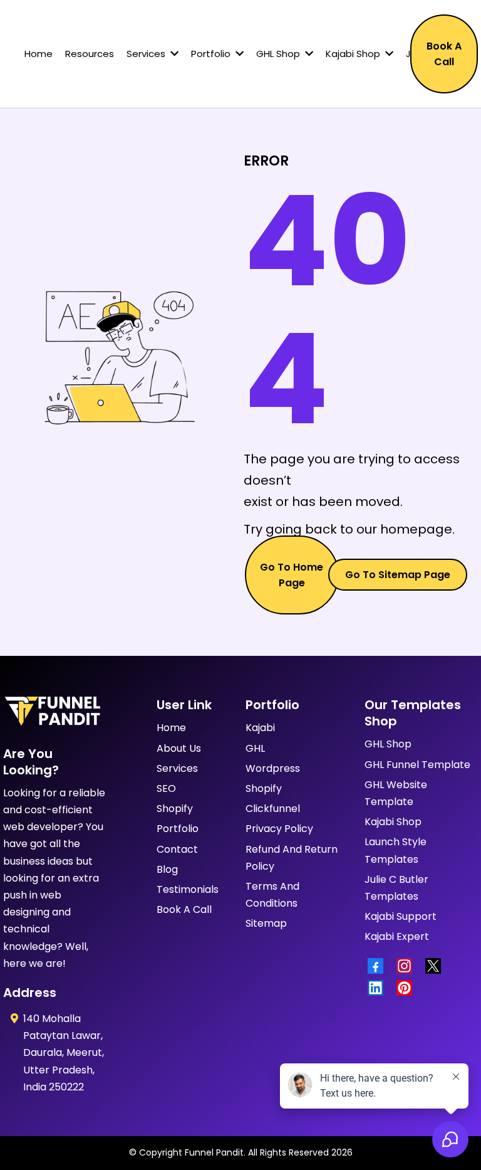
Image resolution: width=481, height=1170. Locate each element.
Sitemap (266, 923)
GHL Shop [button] (279, 53)
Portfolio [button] (212, 53)
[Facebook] (379, 966)
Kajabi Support (401, 916)
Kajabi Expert (397, 936)
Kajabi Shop (393, 821)
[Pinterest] (407, 988)
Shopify (175, 808)
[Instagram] (407, 966)
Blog (167, 869)
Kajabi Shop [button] (354, 53)
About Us (179, 748)
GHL (255, 748)
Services (177, 768)
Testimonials (188, 889)
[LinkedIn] (379, 988)
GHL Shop (388, 744)
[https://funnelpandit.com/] (51, 711)
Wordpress (273, 768)
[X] (436, 966)
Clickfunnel (273, 808)
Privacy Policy (279, 828)
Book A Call (184, 909)
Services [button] (147, 53)
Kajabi (260, 727)
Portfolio (178, 828)
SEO (166, 788)
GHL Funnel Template (417, 764)
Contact (177, 849)
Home (171, 727)
